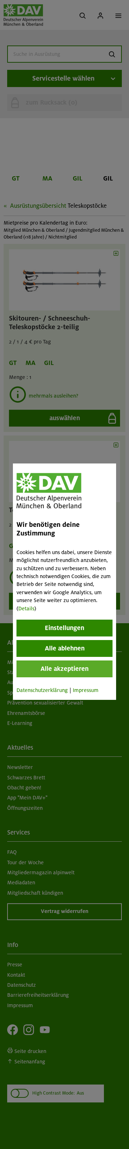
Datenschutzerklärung (42, 690)
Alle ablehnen (65, 648)
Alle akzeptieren (64, 669)
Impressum (86, 690)
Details (26, 608)
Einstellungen (64, 628)
